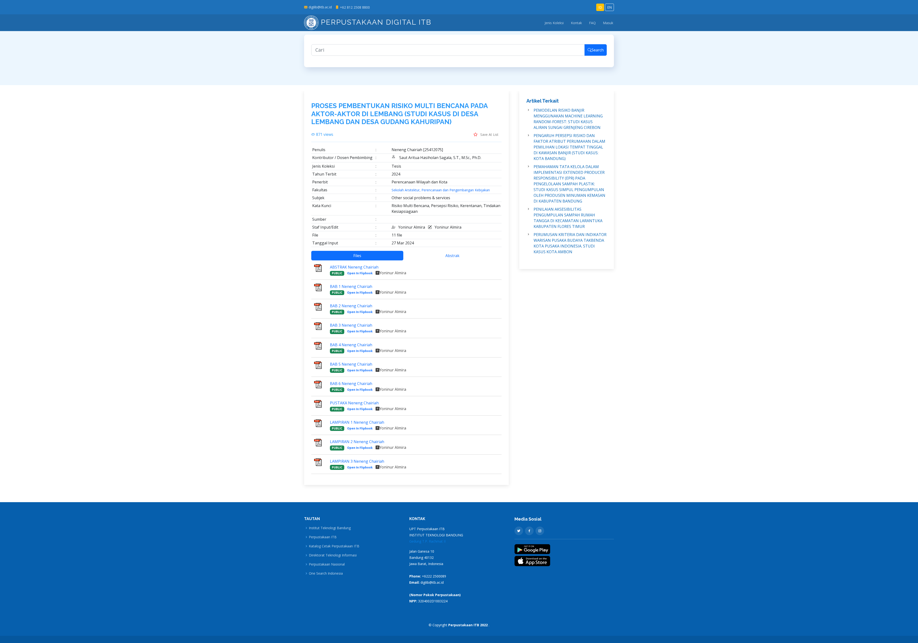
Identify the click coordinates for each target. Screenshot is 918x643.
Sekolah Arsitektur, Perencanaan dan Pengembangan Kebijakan (441, 190)
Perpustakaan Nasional (327, 564)
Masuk (608, 23)
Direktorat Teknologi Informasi (333, 555)
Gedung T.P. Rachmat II (427, 541)
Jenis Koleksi (554, 23)
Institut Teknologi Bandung (330, 528)
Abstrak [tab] (452, 255)
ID (600, 7)
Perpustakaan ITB (323, 537)
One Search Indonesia (326, 573)
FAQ (592, 23)
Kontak (576, 23)
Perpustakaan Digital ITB (374, 22)
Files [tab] (357, 255)
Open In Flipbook (360, 273)
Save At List (488, 134)
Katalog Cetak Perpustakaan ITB (334, 546)
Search (597, 50)
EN (609, 7)
